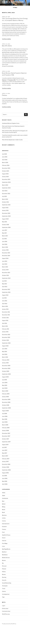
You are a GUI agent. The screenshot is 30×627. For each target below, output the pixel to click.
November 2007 (6, 436)
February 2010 (5, 360)
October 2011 (5, 317)
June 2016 (4, 241)
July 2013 (4, 281)
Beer (3, 501)
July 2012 (4, 298)
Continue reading (6, 39)
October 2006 (5, 467)
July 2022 (4, 196)
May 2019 (4, 221)
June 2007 (4, 450)
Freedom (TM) (12, 80)
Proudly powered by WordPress (9, 623)
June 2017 (4, 230)
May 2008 (4, 419)
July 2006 (4, 475)
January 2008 (5, 430)
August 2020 (5, 219)
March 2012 (5, 306)
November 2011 (6, 314)
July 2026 (4, 154)
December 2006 (6, 464)
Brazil (3, 512)
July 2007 (4, 447)
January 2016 (5, 250)
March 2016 (5, 247)
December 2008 (6, 399)
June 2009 (4, 382)
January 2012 (5, 309)
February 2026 (5, 165)
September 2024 (6, 182)
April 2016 (4, 244)
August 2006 (5, 472)
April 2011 (4, 323)
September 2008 (6, 408)
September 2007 (6, 441)
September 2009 (6, 374)
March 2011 (5, 326)
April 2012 (4, 303)
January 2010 (5, 362)
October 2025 (5, 171)
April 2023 (4, 190)
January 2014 (5, 269)
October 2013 (5, 275)
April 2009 (4, 388)
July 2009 (4, 379)
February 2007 (5, 458)
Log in (3, 605)
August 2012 (5, 295)
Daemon (4, 80)
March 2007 (5, 456)
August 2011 (5, 320)
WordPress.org (6, 614)
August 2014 (5, 258)
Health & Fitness (6, 535)
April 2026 (4, 159)
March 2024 (5, 185)
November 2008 (6, 402)
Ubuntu (4, 591)
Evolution (4, 526)
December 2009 (6, 365)
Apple (3, 495)
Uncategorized (5, 594)
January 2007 (5, 461)
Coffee (4, 518)
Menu (15, 7)
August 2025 (5, 173)
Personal (4, 566)
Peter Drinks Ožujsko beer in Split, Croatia (12, 139)
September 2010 (6, 343)
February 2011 (5, 329)
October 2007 (5, 439)
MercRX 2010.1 (7, 46)
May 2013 (4, 283)
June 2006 (4, 478)
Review (4, 574)
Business (4, 515)
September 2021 (6, 204)
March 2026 (5, 162)
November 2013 (6, 272)
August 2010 (5, 346)
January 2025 (5, 176)
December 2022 (6, 193)
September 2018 (6, 227)
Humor (4, 537)
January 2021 (5, 210)
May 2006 (4, 481)
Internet (4, 540)
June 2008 (4, 416)
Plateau (4, 95)
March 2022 (5, 199)
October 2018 (5, 224)
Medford (4, 552)
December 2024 (6, 179)
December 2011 (6, 312)
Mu (3, 563)
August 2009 (5, 377)
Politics (4, 571)
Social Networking (6, 583)
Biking (3, 506)
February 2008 (5, 427)
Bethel (3, 504)
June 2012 (4, 300)
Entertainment (5, 523)
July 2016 (4, 238)
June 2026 (4, 156)
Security (4, 580)
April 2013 (4, 286)
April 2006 (4, 484)
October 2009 (5, 371)
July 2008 (4, 413)
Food (3, 532)
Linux (3, 546)
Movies (4, 560)
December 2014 (6, 252)
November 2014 (6, 255)
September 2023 (6, 188)
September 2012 (6, 292)
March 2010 (5, 357)
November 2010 (6, 337)
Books (3, 509)
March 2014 (5, 267)
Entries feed (5, 608)
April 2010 (4, 354)
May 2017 (4, 233)
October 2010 (5, 340)
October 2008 (5, 405)
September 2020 (6, 216)
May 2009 (4, 385)
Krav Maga (4, 543)
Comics (4, 521)
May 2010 (4, 351)
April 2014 (4, 264)
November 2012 (6, 289)
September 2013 (6, 278)
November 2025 (6, 168)
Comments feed (6, 611)
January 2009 (5, 396)
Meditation (5, 554)
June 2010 (4, 348)
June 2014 (4, 261)
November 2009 (6, 368)
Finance (4, 529)
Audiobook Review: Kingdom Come (10, 123)
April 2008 (4, 422)
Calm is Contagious (13, 2)
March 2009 (5, 391)
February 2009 (5, 393)
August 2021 (5, 207)
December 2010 (6, 334)
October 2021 (5, 202)
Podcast (4, 568)
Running (4, 577)
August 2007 (5, 444)
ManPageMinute (6, 549)
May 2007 (4, 453)
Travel (3, 588)
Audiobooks (5, 498)
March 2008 (5, 424)
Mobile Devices (6, 557)
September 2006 (6, 470)
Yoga (3, 597)
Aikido (3, 492)
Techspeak (4, 585)
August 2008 (5, 410)
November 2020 (6, 213)
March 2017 (5, 235)
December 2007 (6, 433)
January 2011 (5, 331)
